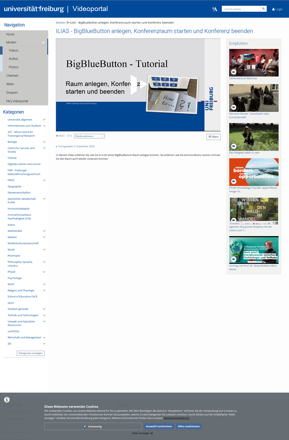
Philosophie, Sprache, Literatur (20, 263)
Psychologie (15, 278)
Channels (12, 75)
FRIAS (11, 180)
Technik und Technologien (23, 315)
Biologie (12, 142)
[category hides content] (43, 119)
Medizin (12, 237)
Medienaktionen (84, 136)
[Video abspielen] (138, 85)
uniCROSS (13, 331)
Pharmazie (14, 255)
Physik (11, 271)
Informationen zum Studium (24, 125)
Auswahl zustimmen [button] (159, 426)
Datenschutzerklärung (177, 418)
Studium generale (18, 309)
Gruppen (12, 92)
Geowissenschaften (19, 192)
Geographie (14, 186)
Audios (13, 59)
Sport (11, 303)
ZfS (9, 343)
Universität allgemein (20, 119)
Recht (11, 284)
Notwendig (95, 426)
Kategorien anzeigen (30, 353)
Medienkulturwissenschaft (23, 243)
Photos (13, 67)
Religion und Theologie (21, 290)
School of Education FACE (22, 296)
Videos (13, 50)
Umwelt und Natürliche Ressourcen (21, 323)
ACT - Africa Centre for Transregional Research (21, 133)
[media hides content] (43, 42)
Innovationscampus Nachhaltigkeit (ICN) (19, 216)
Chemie (12, 158)
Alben (10, 84)
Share (214, 136)
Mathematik (15, 231)
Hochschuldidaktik (18, 208)
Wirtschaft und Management (24, 337)
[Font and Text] (214, 9)
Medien (11, 42)
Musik (11, 249)
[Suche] (263, 9)
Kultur (11, 224)
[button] (24, 34)
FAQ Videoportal (17, 101)
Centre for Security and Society (21, 150)
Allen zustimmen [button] (189, 426)
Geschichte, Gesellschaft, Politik (22, 200)
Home (10, 34)
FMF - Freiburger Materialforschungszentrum (24, 172)
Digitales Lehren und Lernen (24, 164)
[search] (241, 9)
